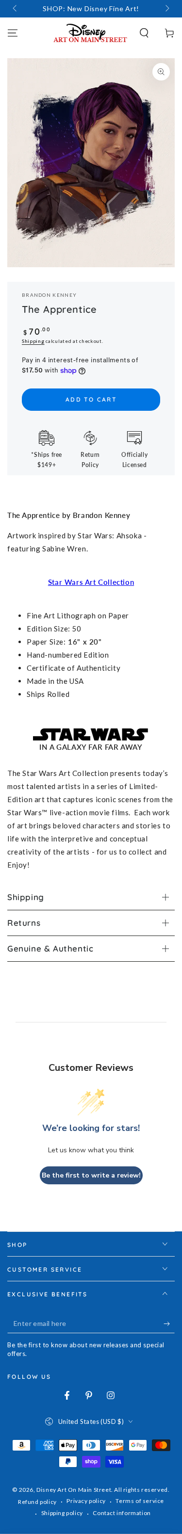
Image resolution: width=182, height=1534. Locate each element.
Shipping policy (62, 1513)
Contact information (121, 1513)
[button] (144, 33)
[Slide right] (166, 8)
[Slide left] (15, 8)
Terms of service (140, 1500)
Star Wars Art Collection (91, 582)
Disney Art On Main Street (73, 1489)
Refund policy (37, 1501)
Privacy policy (85, 1500)
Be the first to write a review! (91, 1175)
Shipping (33, 341)
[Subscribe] (169, 1323)
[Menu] (12, 33)
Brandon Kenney (49, 295)
